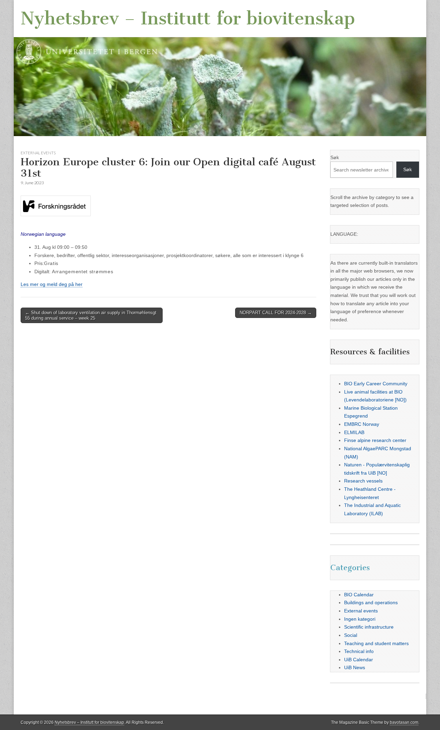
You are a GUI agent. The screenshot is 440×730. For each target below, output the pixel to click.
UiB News (354, 667)
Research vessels (363, 481)
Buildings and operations (371, 602)
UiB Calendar (358, 659)
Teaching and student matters (376, 643)
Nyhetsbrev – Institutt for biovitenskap (188, 18)
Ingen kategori (359, 619)
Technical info (359, 651)
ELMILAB (354, 432)
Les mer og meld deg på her (51, 284)
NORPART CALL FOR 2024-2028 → (276, 312)
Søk (334, 157)
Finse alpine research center (375, 440)
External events (38, 153)
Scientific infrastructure (369, 627)
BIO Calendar (359, 594)
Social (350, 635)
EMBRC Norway (361, 424)
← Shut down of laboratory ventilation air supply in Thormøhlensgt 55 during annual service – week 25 (90, 315)
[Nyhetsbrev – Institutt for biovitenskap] (220, 68)
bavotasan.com (404, 722)
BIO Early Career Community (375, 383)
